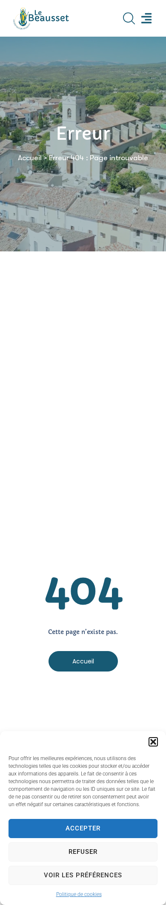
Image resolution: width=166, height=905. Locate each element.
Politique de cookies (79, 894)
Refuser (83, 852)
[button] (153, 742)
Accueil (30, 157)
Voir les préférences (83, 875)
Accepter (83, 828)
